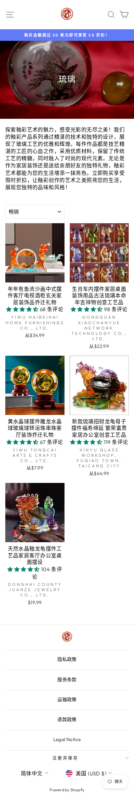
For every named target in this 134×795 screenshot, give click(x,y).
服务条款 (67, 679)
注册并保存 (65, 757)
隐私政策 (67, 659)
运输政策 (67, 699)
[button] (23, 309)
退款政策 (67, 719)
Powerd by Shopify (67, 789)
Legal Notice (67, 739)
